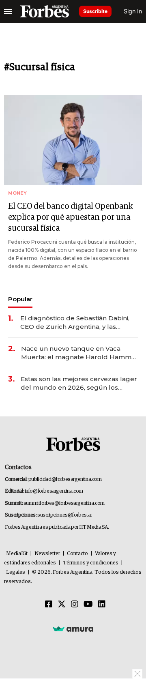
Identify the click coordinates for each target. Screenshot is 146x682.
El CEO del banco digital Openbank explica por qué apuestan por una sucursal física (70, 217)
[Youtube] (88, 604)
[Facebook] (48, 604)
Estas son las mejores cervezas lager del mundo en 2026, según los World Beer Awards (79, 383)
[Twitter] (62, 604)
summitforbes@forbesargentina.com (64, 503)
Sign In (133, 11)
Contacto (77, 553)
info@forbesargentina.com (54, 491)
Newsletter (47, 553)
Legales (15, 572)
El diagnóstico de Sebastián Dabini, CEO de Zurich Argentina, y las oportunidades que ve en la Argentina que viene (74, 322)
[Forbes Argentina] (44, 11)
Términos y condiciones (90, 563)
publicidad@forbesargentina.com (65, 479)
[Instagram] (74, 604)
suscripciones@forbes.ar (64, 515)
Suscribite (95, 11)
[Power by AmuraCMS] (73, 628)
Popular (20, 299)
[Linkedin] (101, 604)
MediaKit (17, 553)
